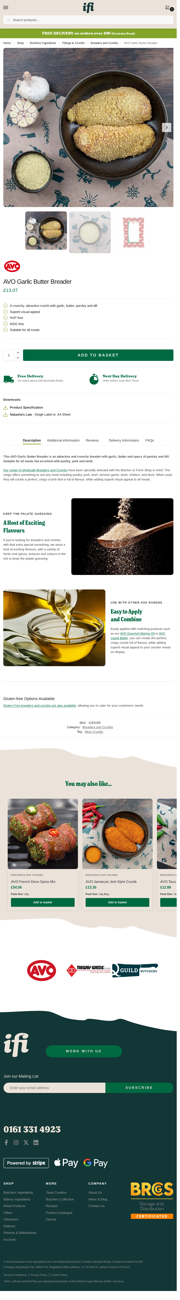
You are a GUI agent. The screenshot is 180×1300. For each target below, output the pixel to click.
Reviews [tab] (92, 440)
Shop (20, 43)
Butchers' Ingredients (43, 43)
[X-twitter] (26, 1142)
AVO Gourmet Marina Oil (137, 633)
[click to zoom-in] (90, 127)
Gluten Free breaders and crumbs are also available (39, 705)
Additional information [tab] (63, 440)
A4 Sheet (63, 414)
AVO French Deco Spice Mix (33, 882)
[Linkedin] (36, 1142)
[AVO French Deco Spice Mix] (43, 834)
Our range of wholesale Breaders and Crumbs (35, 470)
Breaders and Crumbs (104, 43)
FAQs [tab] (149, 440)
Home (7, 43)
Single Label (43, 414)
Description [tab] (32, 440)
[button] (168, 8)
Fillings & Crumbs (73, 43)
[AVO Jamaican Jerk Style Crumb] (117, 834)
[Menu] (9, 7)
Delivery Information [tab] (124, 440)
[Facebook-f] (6, 1142)
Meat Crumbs (94, 731)
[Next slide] (166, 127)
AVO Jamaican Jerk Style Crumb (111, 882)
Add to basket (98, 355)
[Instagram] (16, 1142)
